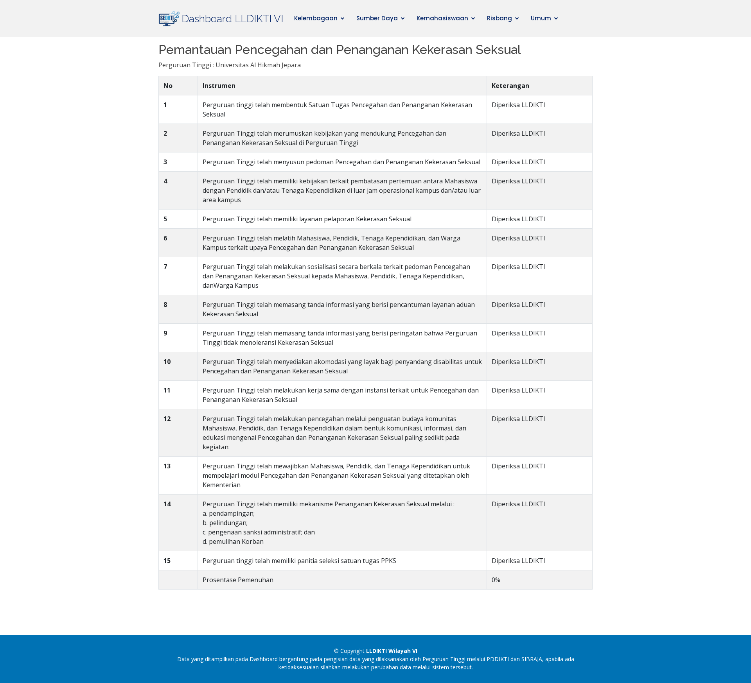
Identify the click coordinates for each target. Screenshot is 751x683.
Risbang (499, 18)
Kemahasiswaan (442, 18)
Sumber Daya (377, 18)
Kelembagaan (316, 18)
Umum (541, 18)
